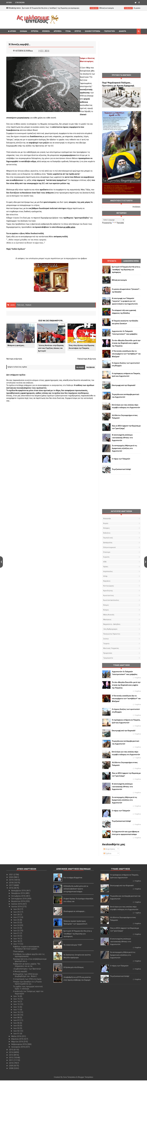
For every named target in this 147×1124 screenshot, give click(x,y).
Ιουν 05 (16, 1026)
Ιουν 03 (16, 1028)
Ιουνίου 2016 (16, 906)
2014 (11, 1052)
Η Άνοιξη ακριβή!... (20, 971)
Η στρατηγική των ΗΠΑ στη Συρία (27, 979)
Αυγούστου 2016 (18, 901)
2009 (11, 1066)
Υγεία (67, 31)
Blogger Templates (85, 1077)
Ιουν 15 (16, 999)
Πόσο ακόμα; (18, 951)
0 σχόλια (138, 678)
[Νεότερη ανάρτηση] (1, 562)
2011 (11, 1060)
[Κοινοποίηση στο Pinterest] (48, 51)
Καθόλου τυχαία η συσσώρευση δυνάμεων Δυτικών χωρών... (26, 947)
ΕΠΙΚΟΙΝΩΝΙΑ (20, 2)
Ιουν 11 (16, 1010)
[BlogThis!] (42, 51)
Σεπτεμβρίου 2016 (19, 899)
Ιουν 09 (16, 1015)
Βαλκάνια (106, 533)
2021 (11, 874)
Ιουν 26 (16, 920)
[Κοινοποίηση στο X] (44, 51)
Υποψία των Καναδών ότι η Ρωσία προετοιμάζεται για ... (27, 983)
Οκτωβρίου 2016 (18, 896)
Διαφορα (122, 31)
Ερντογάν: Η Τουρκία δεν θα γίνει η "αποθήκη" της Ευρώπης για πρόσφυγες (78, 934)
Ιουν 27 (16, 917)
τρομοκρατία (108, 658)
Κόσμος (45, 31)
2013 (11, 1055)
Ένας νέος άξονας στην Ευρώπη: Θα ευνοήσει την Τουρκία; (81, 346)
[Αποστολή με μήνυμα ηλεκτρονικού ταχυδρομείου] (39, 51)
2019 (11, 880)
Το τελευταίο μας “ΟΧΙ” (73, 945)
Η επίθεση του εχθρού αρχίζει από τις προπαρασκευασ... (29, 955)
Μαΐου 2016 (16, 1036)
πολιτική (20, 305)
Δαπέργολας (107, 542)
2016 (11, 888)
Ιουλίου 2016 (16, 904)
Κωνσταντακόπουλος (111, 600)
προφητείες (107, 653)
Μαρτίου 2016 (17, 1041)
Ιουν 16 (16, 996)
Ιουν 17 (16, 944)
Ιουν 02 (16, 1031)
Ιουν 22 (16, 930)
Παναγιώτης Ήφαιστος (111, 634)
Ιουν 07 (16, 1020)
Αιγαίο (105, 523)
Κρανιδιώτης (108, 591)
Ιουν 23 (16, 928)
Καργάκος (106, 581)
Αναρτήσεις (110, 849)
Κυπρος (78, 31)
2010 (11, 1063)
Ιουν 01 (16, 1033)
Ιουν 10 (16, 1012)
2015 (11, 1050)
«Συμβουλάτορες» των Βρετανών (27, 969)
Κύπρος (106, 610)
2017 (11, 885)
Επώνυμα (106, 552)
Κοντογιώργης (108, 586)
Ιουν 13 (16, 1004)
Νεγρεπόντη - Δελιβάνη (111, 624)
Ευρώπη (34, 31)
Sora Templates (69, 1077)
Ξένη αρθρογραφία (110, 629)
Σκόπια (106, 639)
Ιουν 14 (16, 1001)
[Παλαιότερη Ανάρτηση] (145, 562)
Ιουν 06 (16, 1023)
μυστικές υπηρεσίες (111, 648)
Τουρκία (106, 643)
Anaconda (107, 518)
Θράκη (105, 567)
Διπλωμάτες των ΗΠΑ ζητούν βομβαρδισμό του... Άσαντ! (25, 975)
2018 (11, 883)
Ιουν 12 (16, 1007)
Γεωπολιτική (109, 31)
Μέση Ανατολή (108, 615)
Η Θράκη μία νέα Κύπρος (74, 967)
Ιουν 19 (16, 939)
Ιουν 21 (16, 933)
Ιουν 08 (16, 1017)
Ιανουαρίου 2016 (18, 1047)
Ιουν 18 (16, 941)
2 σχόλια (138, 704)
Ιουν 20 (16, 936)
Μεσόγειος (107, 619)
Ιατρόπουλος (108, 571)
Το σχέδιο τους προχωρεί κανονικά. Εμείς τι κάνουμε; (28, 987)
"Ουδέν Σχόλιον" (18, 249)
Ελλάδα (23, 31)
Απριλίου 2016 (17, 1039)
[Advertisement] (100, 19)
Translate (120, 223)
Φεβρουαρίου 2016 (19, 1044)
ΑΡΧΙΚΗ (9, 2)
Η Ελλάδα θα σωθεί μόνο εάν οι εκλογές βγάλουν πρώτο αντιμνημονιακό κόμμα (76, 889)
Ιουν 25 (16, 922)
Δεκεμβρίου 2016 (18, 890)
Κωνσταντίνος (108, 595)
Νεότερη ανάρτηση (14, 359)
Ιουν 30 (16, 909)
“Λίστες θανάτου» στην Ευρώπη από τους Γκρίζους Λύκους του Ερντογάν (51, 348)
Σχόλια (108, 853)
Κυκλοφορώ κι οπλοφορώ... (75, 911)
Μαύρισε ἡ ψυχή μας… (16, 345)
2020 (11, 877)
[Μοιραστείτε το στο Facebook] (46, 51)
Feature (28, 305)
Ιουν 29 (16, 912)
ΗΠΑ (104, 562)
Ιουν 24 (16, 925)
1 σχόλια (138, 758)
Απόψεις (57, 31)
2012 (11, 1057)
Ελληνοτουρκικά (92, 31)
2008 (11, 1068)
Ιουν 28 (16, 915)
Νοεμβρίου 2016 (18, 893)
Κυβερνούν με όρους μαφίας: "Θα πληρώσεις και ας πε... (26, 965)
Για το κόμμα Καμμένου (73, 877)
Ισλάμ (105, 576)
